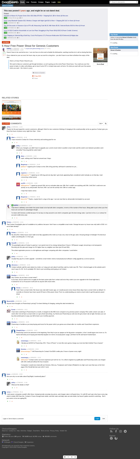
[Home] (10, 2)
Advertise (23, 431)
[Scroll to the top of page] (65, 457)
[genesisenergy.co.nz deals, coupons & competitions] (11, 110)
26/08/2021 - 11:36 (22, 137)
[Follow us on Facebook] (116, 432)
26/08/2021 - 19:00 (32, 183)
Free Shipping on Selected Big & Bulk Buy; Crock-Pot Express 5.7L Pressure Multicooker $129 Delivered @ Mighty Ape (41, 35)
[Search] (137, 2)
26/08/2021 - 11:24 (17, 127)
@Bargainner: (25, 175)
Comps (41, 2)
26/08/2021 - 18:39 (35, 341)
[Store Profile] (20, 118)
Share (36, 78)
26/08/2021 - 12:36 (23, 243)
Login (54, 2)
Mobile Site (63, 431)
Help (18, 431)
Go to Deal (100, 64)
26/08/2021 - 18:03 (24, 322)
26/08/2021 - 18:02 (24, 275)
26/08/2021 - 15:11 (22, 309)
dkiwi (13, 137)
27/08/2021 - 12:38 (22, 382)
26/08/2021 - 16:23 (34, 173)
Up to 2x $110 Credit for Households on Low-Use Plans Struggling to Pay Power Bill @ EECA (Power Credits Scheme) (41, 30)
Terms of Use (45, 431)
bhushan (14, 275)
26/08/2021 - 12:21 (23, 232)
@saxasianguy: (26, 351)
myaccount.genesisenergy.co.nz (35, 48)
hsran (8, 374)
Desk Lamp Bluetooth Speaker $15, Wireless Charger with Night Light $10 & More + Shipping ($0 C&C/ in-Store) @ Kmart (42, 20)
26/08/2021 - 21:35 (35, 357)
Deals (22, 2)
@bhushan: (24, 360)
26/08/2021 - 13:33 (25, 265)
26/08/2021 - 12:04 (27, 145)
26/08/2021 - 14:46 (31, 156)
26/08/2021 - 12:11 (18, 222)
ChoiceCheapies (18, 442)
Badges (29, 431)
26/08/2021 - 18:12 (28, 288)
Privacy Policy (54, 431)
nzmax (9, 392)
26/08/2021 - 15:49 (35, 164)
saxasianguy (24, 341)
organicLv (24, 173)
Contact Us (12, 431)
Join (59, 2)
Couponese (29, 442)
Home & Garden (7, 5)
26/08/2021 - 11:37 (25, 205)
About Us (5, 431)
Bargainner (24, 164)
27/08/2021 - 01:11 (18, 392)
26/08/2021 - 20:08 (17, 374)
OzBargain (6, 442)
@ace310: (24, 199)
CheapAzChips (20, 330)
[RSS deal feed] (111, 432)
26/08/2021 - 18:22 (32, 330)
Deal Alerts (36, 431)
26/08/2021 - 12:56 (22, 256)
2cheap (13, 232)
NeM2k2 (9, 48)
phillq (8, 127)
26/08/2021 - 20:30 (33, 349)
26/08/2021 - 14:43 (21, 301)
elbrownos (14, 265)
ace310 (23, 183)
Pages (47, 2)
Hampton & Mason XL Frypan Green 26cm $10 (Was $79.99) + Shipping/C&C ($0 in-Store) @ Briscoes (36, 15)
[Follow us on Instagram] (120, 432)
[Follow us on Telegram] (125, 432)
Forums (34, 2)
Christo (9, 222)
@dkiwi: (23, 166)
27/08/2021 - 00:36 (35, 197)
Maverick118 (10, 301)
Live (27, 2)
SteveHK (13, 243)
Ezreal (13, 309)
